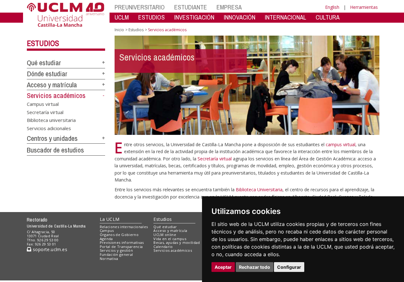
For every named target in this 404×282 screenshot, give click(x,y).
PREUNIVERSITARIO (140, 7)
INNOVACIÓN (239, 17)
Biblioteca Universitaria (259, 190)
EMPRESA (229, 7)
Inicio (119, 29)
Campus (107, 230)
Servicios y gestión (116, 250)
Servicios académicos (56, 95)
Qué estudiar (44, 62)
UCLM (122, 17)
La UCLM (110, 219)
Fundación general (116, 254)
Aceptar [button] (223, 267)
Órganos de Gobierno (119, 234)
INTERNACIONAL (285, 17)
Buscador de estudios (55, 150)
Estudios (43, 43)
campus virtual (340, 144)
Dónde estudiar (47, 73)
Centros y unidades (52, 138)
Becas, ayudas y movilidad (176, 242)
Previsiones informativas (122, 242)
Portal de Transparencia (121, 246)
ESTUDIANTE (190, 7)
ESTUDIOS (151, 17)
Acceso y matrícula (52, 84)
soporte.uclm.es (49, 249)
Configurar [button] (289, 267)
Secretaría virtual (45, 112)
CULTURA (328, 17)
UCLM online (164, 234)
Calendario (163, 246)
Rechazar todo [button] (254, 267)
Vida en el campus (169, 238)
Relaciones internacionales (124, 226)
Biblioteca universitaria (51, 120)
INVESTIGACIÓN (194, 17)
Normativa (109, 258)
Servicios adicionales (49, 128)
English (332, 7)
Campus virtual (43, 104)
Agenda (106, 238)
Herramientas (364, 7)
